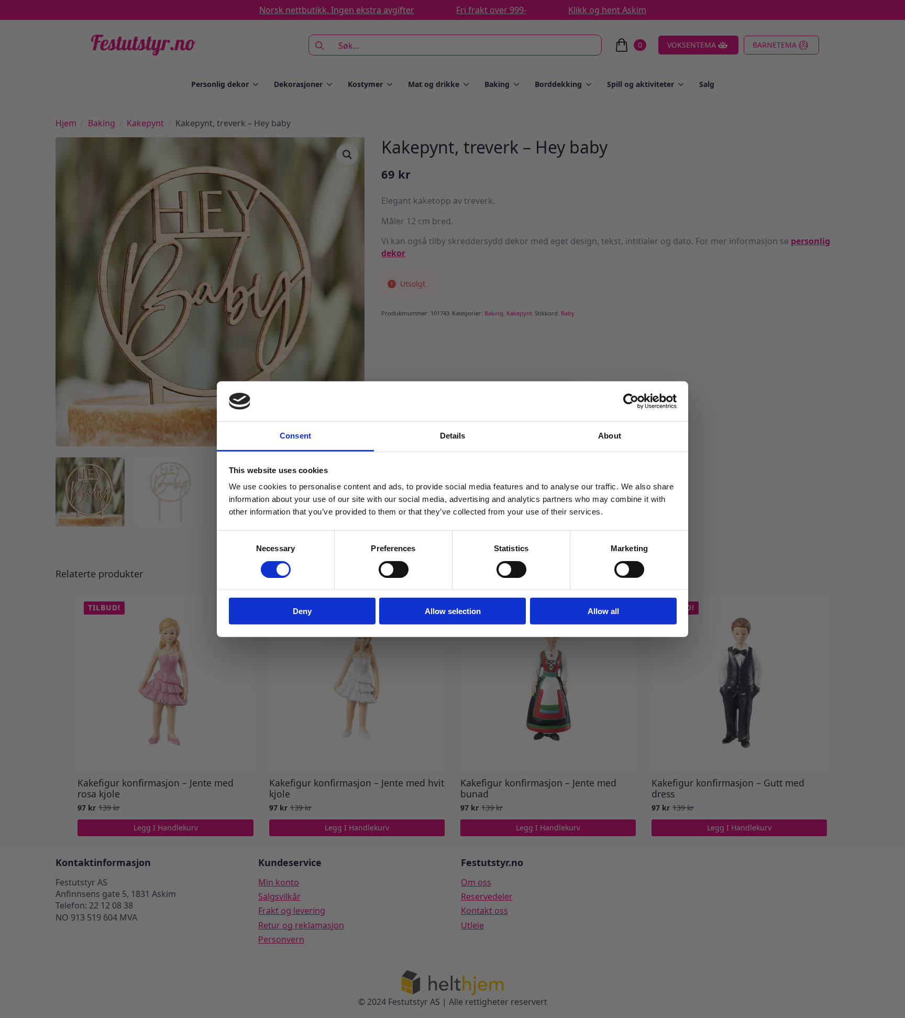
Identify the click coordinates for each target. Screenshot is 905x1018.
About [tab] (609, 435)
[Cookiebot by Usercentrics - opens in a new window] (631, 401)
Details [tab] (453, 435)
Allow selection (453, 611)
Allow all (603, 611)
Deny (302, 611)
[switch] (394, 569)
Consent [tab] (295, 435)
